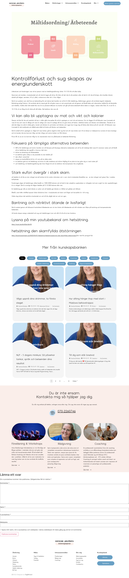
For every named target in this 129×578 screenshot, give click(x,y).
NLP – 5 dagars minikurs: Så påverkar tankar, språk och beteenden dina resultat (35, 359)
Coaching (73, 258)
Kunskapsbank (86, 3)
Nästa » (75, 381)
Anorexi (31, 258)
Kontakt (78, 562)
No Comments (55, 306)
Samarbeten (79, 558)
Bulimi (63, 258)
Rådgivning (58, 558)
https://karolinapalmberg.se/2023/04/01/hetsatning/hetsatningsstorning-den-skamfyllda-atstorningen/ (44, 235)
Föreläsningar (58, 556)
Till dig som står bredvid (81, 355)
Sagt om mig (79, 560)
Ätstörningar (56, 3)
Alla (22, 258)
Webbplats (4, 522)
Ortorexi (105, 258)
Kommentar (4, 483)
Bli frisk (54, 258)
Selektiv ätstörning (43, 263)
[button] (57, 3)
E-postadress (5, 514)
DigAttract (28, 574)
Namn (2, 507)
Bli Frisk (15, 570)
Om (95, 3)
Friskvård (36, 560)
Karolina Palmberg (22, 306)
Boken (47, 3)
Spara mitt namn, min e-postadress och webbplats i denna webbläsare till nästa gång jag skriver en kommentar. (42, 530)
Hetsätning (94, 258)
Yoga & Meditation (86, 263)
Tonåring (72, 263)
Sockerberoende (59, 263)
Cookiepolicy (79, 564)
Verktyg (36, 558)
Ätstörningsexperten (81, 556)
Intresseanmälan (71, 3)
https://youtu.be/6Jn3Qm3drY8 (22, 224)
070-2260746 (67, 411)
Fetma (84, 258)
